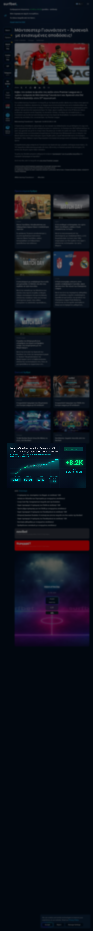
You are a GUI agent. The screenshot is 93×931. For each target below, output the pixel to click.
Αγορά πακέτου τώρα (73, 449)
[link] (46, 465)
